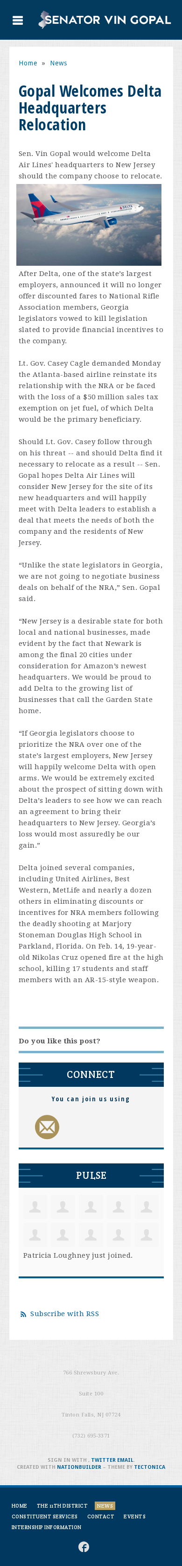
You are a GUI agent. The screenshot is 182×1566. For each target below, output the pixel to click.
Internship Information (47, 1527)
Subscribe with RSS (64, 1314)
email (125, 1460)
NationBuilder (79, 1467)
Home (28, 63)
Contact (101, 1516)
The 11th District (62, 1505)
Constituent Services (45, 1516)
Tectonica (149, 1467)
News (58, 63)
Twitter (103, 1460)
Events (135, 1516)
